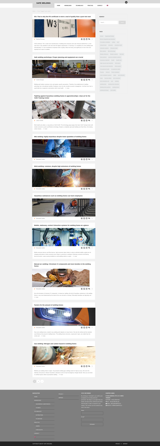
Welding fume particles (105, 87)
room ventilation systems (105, 75)
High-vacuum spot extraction (106, 63)
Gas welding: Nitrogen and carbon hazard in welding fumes (55, 344)
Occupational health (104, 69)
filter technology (111, 51)
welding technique (104, 90)
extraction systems (104, 48)
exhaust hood (103, 45)
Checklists (39, 429)
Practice (102, 72)
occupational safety (115, 69)
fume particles (103, 57)
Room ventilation (115, 72)
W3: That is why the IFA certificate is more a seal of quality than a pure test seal (62, 16)
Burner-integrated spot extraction (107, 39)
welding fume (103, 84)
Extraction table (114, 48)
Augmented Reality (109, 36)
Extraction (39, 415)
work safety (113, 90)
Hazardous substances (43, 404)
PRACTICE (90, 5)
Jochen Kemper (40, 79)
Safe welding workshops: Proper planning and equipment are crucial (58, 57)
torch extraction (116, 78)
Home (33, 11)
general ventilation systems (114, 57)
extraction (110, 45)
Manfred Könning (40, 39)
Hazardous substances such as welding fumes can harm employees (58, 196)
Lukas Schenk (39, 120)
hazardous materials (104, 60)
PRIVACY (61, 394)
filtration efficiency (104, 54)
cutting (113, 42)
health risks (118, 60)
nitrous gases (118, 66)
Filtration (39, 418)
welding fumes (115, 87)
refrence (108, 72)
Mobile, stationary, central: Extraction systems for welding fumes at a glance (61, 225)
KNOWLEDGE (68, 5)
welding (117, 81)
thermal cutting (108, 78)
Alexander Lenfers (40, 159)
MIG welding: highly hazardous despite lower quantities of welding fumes (60, 136)
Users (38, 426)
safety (114, 75)
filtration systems (114, 54)
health (112, 60)
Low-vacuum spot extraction (106, 66)
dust (118, 42)
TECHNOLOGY (79, 5)
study (101, 78)
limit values (117, 63)
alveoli (101, 36)
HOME (58, 5)
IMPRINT (61, 397)
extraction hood (118, 45)
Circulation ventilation (105, 42)
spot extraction (121, 75)
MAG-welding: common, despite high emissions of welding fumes (57, 166)
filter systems (103, 51)
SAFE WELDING (48, 443)
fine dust (122, 54)
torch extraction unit (104, 81)
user (112, 81)
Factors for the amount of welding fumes (48, 305)
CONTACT (99, 5)
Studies (38, 407)
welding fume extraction (113, 84)
